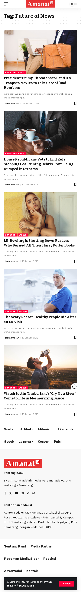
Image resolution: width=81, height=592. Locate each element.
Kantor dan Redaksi (18, 505)
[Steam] (28, 493)
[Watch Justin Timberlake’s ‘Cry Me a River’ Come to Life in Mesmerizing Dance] (40, 367)
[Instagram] (22, 493)
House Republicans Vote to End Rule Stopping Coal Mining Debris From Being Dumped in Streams (38, 164)
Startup (10, 235)
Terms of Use (26, 585)
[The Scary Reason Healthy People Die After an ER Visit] (40, 291)
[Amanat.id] (40, 3)
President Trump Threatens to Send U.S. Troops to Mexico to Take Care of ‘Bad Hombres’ (38, 83)
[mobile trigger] (7, 3)
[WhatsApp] (33, 493)
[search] (64, 4)
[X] (10, 493)
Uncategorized (14, 72)
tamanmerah (12, 103)
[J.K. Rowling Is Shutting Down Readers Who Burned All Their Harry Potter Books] (40, 214)
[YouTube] (16, 493)
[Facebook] (5, 493)
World (23, 235)
